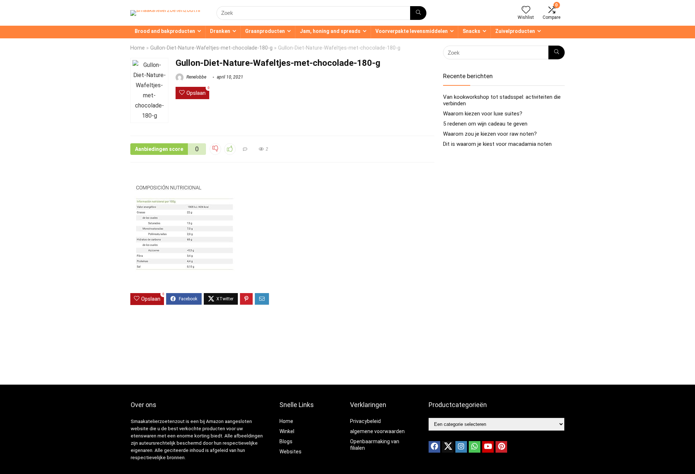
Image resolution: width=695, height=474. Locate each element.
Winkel (286, 431)
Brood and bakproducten (165, 31)
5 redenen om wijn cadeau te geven (485, 123)
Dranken (220, 31)
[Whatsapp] (474, 447)
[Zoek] (418, 13)
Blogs (285, 441)
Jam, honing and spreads (330, 31)
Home (137, 48)
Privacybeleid (365, 421)
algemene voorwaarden (377, 431)
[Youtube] (488, 447)
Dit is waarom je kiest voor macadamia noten (497, 144)
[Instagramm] (461, 447)
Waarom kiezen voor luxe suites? (482, 113)
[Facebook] (434, 447)
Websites (290, 451)
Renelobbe (195, 77)
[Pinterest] (501, 447)
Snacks (471, 31)
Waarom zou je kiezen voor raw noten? (490, 134)
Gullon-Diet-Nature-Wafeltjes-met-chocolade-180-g (211, 48)
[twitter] (448, 447)
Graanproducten (265, 31)
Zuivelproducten (515, 31)
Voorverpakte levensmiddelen (411, 31)
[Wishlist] (526, 10)
